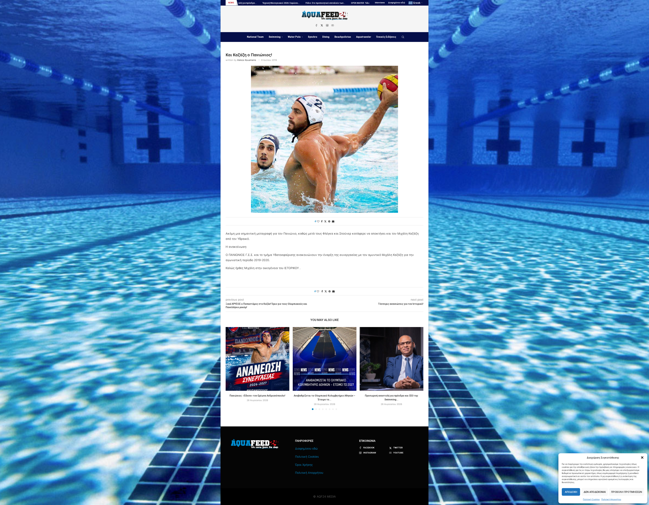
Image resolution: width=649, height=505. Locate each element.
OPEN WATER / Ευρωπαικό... (255, 3)
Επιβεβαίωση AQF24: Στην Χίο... (326, 3)
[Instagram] (327, 25)
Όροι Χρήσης (304, 464)
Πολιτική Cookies (591, 499)
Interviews (380, 3)
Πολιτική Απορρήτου (611, 499)
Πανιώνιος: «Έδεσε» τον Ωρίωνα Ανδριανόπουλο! (257, 395)
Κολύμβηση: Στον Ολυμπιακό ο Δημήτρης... (368, 3)
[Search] (403, 37)
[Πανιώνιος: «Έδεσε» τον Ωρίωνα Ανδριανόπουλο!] (257, 359)
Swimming (275, 36)
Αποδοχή (571, 492)
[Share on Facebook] (321, 221)
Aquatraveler (363, 36)
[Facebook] (316, 25)
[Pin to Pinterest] (329, 221)
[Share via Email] (333, 221)
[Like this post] (318, 221)
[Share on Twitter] (325, 221)
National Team (255, 36)
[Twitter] (322, 25)
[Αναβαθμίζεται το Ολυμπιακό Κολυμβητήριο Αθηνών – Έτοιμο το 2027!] (324, 359)
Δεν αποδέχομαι (595, 492)
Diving (325, 36)
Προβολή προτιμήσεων (626, 492)
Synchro (312, 36)
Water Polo (294, 36)
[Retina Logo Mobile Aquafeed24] (254, 444)
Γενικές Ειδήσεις (386, 36)
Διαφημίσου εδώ (396, 3)
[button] (642, 457)
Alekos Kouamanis (246, 60)
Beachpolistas (342, 36)
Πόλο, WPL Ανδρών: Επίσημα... (289, 3)
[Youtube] (332, 25)
